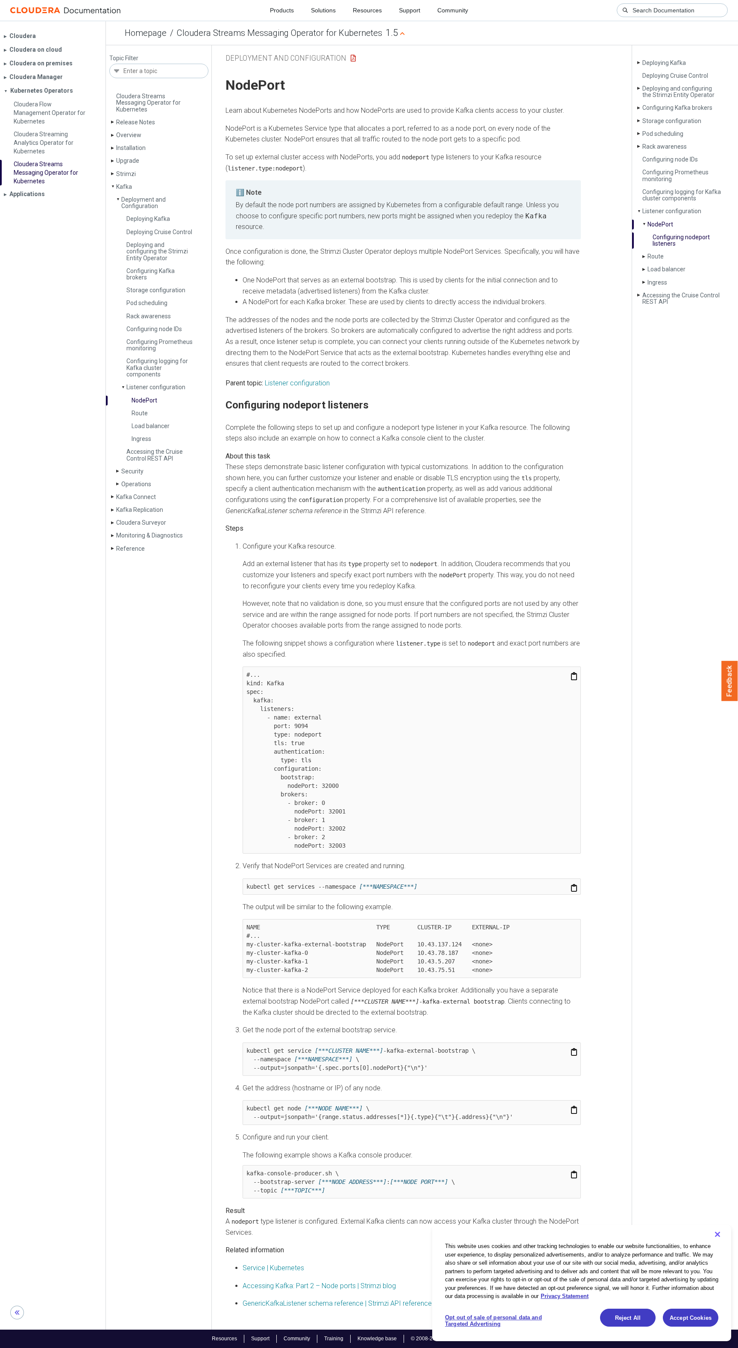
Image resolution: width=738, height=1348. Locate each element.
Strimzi (126, 173)
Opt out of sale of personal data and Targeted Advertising (493, 1320)
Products (282, 10)
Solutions (323, 10)
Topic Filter (123, 58)
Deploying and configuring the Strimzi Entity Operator (157, 251)
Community (452, 10)
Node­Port (144, 400)
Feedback (730, 681)
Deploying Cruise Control (159, 232)
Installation (131, 147)
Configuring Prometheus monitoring (159, 345)
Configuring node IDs (154, 329)
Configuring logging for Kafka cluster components (157, 368)
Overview (128, 135)
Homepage (146, 33)
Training (333, 1339)
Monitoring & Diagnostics (149, 535)
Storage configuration (155, 290)
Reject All (628, 1318)
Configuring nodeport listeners (681, 240)
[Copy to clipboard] (574, 676)
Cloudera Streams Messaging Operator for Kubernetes (279, 33)
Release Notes (135, 122)
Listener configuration (155, 387)
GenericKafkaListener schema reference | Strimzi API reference (337, 1303)
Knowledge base (377, 1339)
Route (140, 413)
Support (409, 10)
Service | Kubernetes (273, 1268)
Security (132, 471)
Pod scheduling (146, 303)
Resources (367, 10)
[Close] (717, 1234)
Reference (130, 548)
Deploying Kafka (148, 218)
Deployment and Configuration (143, 202)
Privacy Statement (565, 1296)
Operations (136, 484)
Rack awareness (148, 316)
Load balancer (151, 426)
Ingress (141, 438)
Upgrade (127, 160)
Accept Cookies (691, 1318)
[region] (581, 1283)
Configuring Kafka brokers (150, 274)
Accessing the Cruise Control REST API (154, 454)
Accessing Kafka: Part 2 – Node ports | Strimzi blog (319, 1286)
